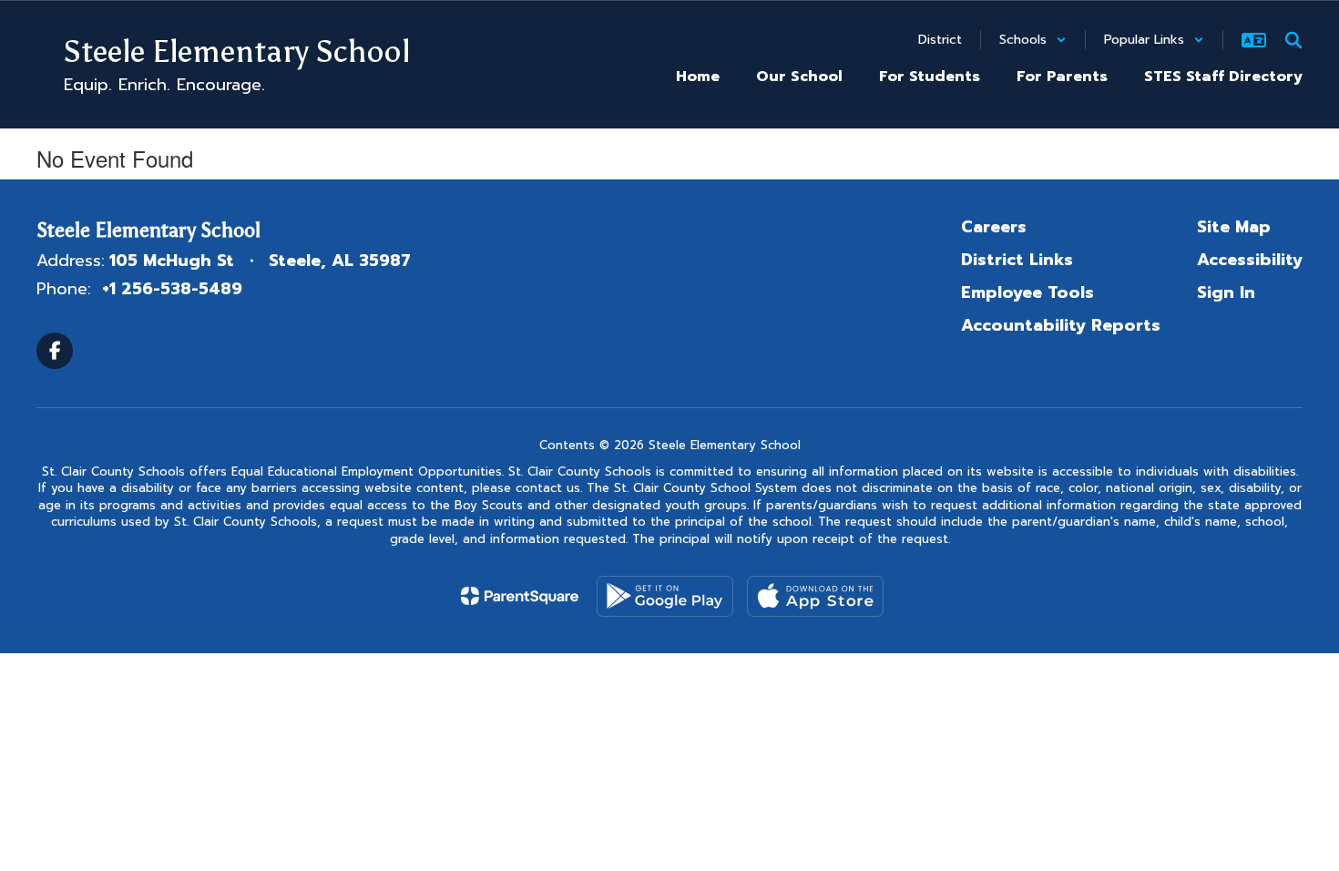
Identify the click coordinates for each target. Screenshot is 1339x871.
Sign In (1226, 292)
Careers (994, 227)
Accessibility (1250, 259)
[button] (1033, 39)
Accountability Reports (1060, 325)
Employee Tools (1027, 292)
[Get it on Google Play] (665, 596)
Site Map (1234, 227)
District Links (1017, 259)
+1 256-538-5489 (172, 289)
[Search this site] (1293, 40)
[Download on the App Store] (815, 596)
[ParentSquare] (519, 596)
